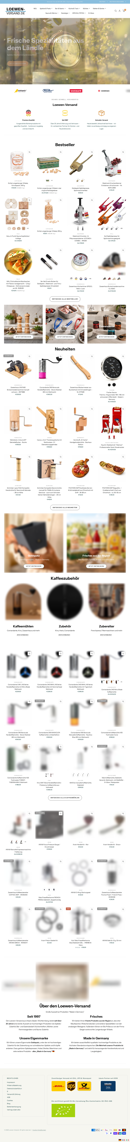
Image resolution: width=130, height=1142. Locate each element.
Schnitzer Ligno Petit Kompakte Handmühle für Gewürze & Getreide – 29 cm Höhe (18, 490)
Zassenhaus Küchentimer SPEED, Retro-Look (80, 287)
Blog (8, 1103)
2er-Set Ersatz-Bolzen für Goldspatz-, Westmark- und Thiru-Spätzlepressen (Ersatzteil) (49, 283)
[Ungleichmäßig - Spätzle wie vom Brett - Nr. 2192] (83, 180)
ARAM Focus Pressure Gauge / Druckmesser (49, 846)
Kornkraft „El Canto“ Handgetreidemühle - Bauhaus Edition (80, 442)
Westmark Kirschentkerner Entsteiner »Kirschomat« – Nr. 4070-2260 (111, 185)
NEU (35, 8)
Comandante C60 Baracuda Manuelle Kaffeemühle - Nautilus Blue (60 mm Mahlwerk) (80, 735)
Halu (18, 234)
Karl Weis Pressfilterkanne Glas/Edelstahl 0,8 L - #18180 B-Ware (80, 942)
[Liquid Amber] (117, 682)
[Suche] (116, 11)
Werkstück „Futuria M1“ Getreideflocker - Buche (18, 441)
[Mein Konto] (120, 11)
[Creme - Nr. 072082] (114, 278)
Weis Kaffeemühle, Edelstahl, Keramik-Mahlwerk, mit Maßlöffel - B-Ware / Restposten (111, 780)
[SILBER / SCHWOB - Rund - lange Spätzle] (117, 228)
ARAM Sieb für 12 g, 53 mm (111, 940)
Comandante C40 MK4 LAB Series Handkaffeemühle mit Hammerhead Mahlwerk (49, 687)
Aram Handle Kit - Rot (80, 844)
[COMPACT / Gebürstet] (73, 775)
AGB (8, 1097)
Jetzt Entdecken (23, 337)
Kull (111, 234)
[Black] (103, 682)
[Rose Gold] (52, 775)
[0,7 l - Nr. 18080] (49, 890)
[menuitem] (35, 8)
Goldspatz (80, 186)
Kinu (49, 780)
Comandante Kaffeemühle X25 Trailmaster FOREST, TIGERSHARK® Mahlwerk (18, 780)
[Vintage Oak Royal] (108, 682)
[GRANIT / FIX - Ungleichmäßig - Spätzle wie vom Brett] (103, 228)
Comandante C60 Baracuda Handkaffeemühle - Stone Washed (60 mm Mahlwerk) (49, 389)
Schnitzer (18, 485)
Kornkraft (80, 437)
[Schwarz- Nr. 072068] (104, 278)
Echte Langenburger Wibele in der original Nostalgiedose (49, 189)
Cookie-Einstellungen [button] (39, 1130)
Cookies (10, 1100)
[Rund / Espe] (9, 228)
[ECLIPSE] (21, 842)
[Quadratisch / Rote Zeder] (24, 228)
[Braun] (12, 842)
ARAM (18, 847)
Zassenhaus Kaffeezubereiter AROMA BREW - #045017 (18, 941)
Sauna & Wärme (51, 13)
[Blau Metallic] (86, 278)
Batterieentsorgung (14, 1107)
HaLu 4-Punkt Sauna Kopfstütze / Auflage (18, 237)
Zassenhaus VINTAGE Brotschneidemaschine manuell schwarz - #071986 (18, 389)
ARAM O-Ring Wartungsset (80, 892)
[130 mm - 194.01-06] (109, 385)
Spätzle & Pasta (45, 8)
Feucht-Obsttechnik (111, 442)
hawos (49, 437)
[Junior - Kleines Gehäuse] (109, 437)
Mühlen (85, 8)
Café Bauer (18, 181)
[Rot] (16, 842)
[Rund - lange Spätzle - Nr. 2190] (78, 180)
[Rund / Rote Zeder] (14, 228)
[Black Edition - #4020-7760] (83, 228)
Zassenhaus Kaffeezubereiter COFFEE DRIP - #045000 (18, 893)
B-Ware (91, 13)
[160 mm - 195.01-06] (114, 385)
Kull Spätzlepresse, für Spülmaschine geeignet (112, 237)
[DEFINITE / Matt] (88, 775)
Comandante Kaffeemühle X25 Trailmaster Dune (112, 734)
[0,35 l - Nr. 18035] (44, 890)
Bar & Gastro (59, 8)
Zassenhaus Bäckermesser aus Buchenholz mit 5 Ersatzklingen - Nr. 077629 (80, 389)
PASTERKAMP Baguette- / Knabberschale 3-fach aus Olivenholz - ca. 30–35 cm (111, 490)
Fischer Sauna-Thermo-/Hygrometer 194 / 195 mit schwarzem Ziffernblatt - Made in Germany (111, 395)
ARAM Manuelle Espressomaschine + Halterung (18, 851)
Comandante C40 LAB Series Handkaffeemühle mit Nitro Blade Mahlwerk (18, 687)
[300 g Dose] (48, 180)
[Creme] (71, 278)
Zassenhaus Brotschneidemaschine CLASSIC (111, 287)
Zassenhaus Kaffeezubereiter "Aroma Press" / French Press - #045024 (112, 894)
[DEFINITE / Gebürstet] (83, 775)
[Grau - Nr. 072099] (119, 278)
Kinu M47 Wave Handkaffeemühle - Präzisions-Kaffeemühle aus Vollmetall (49, 785)
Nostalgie (64, 13)
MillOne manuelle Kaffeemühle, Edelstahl (81, 784)
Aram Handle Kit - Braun (111, 844)
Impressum (11, 1082)
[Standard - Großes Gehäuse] (114, 437)
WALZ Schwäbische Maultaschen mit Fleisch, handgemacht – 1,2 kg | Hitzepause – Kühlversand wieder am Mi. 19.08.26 (18, 284)
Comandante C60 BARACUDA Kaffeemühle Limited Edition (49, 734)
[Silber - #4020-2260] (78, 228)
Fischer (111, 390)
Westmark (111, 181)
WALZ (18, 279)
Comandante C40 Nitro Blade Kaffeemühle (111, 691)
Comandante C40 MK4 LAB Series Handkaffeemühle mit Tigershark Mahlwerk (81, 687)
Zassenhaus (80, 284)
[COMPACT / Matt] (78, 775)
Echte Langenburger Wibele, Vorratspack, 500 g (18, 184)
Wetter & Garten (98, 8)
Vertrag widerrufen (13, 1110)
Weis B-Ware (112, 775)
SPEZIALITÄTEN (78, 13)
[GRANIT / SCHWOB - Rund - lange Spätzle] (107, 228)
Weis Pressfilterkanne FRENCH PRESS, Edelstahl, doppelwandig (49, 898)
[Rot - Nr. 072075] (109, 278)
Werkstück (18, 437)
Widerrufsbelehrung (14, 1085)
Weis (49, 895)
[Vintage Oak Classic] (112, 682)
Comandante (49, 385)
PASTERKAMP (81, 485)
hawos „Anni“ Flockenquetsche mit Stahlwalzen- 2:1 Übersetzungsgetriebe (49, 442)
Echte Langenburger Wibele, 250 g (49, 231)
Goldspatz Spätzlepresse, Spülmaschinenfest (80, 189)
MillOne (80, 780)
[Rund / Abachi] (19, 228)
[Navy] (81, 278)
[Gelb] (76, 278)
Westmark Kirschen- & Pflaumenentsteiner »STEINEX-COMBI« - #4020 (80, 238)
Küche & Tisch (74, 8)
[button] (17, 62)
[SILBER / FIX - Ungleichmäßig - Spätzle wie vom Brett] (112, 228)
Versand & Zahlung (13, 1094)
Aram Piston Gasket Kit (49, 940)
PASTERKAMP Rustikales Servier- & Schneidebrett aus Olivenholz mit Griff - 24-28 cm (80, 490)
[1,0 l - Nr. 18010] (54, 890)
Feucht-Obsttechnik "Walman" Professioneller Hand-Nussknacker (112, 446)
